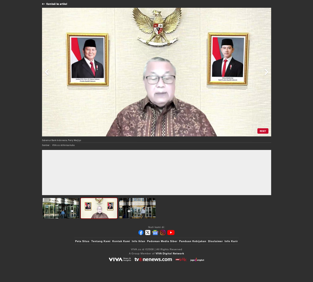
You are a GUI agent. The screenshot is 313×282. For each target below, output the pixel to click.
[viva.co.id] (120, 259)
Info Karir (231, 241)
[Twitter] (147, 232)
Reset (263, 131)
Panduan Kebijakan (192, 241)
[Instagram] (162, 232)
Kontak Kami (121, 241)
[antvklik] (181, 259)
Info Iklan (138, 241)
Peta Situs (82, 241)
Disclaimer (215, 241)
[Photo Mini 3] (137, 208)
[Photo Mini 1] (61, 208)
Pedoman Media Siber (162, 241)
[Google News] (155, 232)
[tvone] (153, 259)
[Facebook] (140, 232)
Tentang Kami (100, 241)
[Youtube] (171, 232)
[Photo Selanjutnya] (266, 72)
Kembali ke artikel (56, 3)
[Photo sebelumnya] (47, 72)
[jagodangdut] (197, 259)
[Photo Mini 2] (99, 208)
